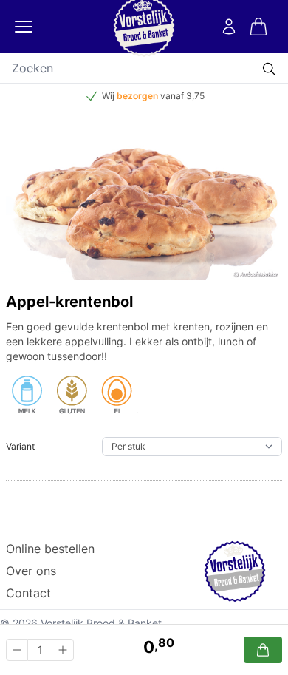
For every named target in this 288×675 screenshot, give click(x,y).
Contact (28, 593)
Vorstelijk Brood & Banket (101, 623)
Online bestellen (50, 548)
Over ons (31, 570)
